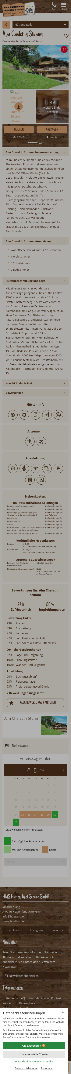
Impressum (47, 1068)
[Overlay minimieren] (63, 1013)
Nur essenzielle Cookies (34, 1054)
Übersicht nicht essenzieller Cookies (34, 1061)
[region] (34, 1028)
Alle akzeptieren (31, 1045)
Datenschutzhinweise (26, 1068)
